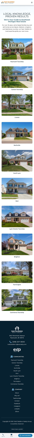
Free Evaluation (26, 435)
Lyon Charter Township (17, 229)
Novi (17, 201)
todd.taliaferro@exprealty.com (17, 344)
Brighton (17, 257)
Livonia (17, 117)
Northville (17, 145)
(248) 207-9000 (18, 342)
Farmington (17, 284)
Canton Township (17, 89)
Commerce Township (17, 312)
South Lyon (17, 173)
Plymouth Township (17, 61)
